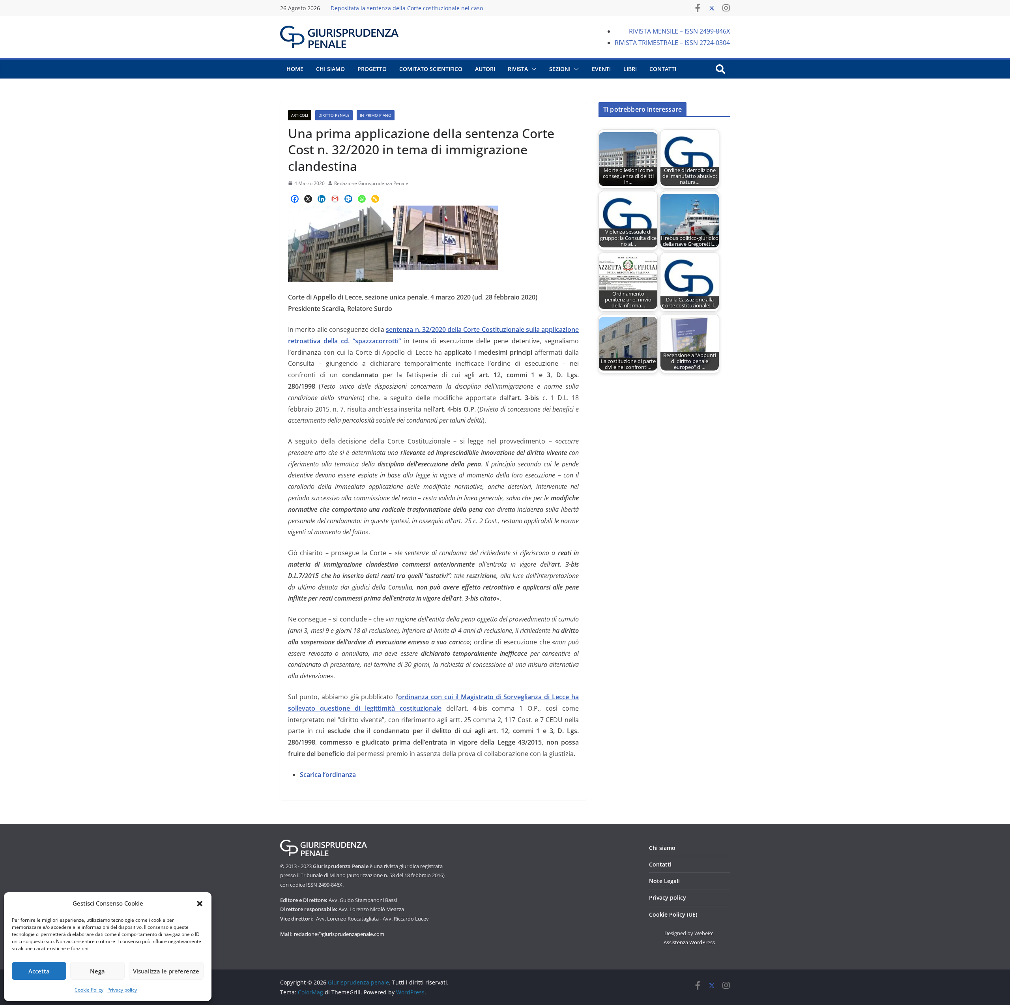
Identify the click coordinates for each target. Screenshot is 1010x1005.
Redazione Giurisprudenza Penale (371, 183)
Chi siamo (662, 848)
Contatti (660, 864)
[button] (200, 904)
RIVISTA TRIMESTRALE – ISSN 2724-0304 (672, 42)
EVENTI (601, 69)
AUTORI (485, 69)
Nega (97, 971)
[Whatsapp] (362, 199)
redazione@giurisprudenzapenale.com (339, 934)
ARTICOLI (299, 115)
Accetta (39, 971)
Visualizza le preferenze (166, 971)
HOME (294, 69)
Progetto (372, 69)
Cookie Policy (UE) (673, 914)
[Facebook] (295, 199)
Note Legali (664, 881)
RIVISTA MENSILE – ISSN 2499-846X (679, 31)
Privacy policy (122, 989)
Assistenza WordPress (689, 942)
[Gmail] (335, 199)
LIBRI (630, 69)
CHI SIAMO (330, 69)
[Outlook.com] (348, 199)
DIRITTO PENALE (334, 115)
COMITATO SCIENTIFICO (430, 69)
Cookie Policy (89, 989)
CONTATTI (662, 69)
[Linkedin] (321, 199)
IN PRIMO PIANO (375, 115)
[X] (308, 199)
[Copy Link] (375, 199)
